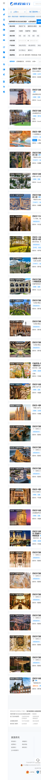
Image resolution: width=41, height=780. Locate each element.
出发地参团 (32, 21)
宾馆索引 (13, 741)
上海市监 (31, 772)
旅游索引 (13, 747)
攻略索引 (24, 741)
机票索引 (13, 744)
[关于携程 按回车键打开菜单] (4, 92)
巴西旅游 (24, 718)
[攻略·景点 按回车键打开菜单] (4, 52)
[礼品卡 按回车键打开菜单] (4, 69)
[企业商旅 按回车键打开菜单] (4, 81)
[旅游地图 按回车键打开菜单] (4, 57)
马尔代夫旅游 (25, 721)
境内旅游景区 (30, 711)
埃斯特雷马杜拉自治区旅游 (27, 16)
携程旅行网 (20, 4)
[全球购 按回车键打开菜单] (4, 64)
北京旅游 (24, 724)
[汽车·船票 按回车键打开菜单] (4, 35)
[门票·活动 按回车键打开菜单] (4, 30)
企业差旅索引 (15, 750)
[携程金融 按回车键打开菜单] (4, 74)
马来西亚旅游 (25, 716)
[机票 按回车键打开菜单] (4, 14)
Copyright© (29, 762)
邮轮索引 (24, 747)
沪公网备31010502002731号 (31, 765)
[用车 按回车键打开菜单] (4, 40)
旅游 (9, 16)
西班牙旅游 (15, 16)
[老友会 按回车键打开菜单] (4, 87)
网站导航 (24, 744)
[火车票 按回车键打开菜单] (4, 19)
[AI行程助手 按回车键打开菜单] (4, 47)
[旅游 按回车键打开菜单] (4, 24)
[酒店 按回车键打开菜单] (4, 9)
